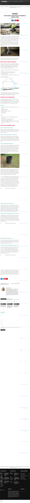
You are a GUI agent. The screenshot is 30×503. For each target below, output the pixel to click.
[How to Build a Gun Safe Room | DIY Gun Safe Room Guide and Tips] (16, 303)
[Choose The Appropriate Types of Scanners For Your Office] (12, 474)
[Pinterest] (24, 491)
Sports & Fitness (21, 1)
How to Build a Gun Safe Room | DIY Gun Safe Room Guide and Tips (16, 306)
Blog (8, 3)
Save (18, 20)
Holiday (11, 1)
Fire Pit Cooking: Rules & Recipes (15, 283)
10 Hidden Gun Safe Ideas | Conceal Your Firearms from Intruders (3, 306)
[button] (28, 1)
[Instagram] (23, 491)
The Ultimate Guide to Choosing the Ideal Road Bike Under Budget (6, 478)
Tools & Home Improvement (6, 12)
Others (5, 3)
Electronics (2, 3)
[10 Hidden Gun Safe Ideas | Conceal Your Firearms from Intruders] (3, 303)
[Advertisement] (15, 10)
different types (14, 100)
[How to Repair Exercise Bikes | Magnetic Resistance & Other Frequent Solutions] (2, 475)
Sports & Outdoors (16, 1)
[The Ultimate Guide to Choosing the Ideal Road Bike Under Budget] (2, 479)
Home (9, 1)
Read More (7, 295)
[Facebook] (21, 491)
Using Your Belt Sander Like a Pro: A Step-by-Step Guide (6, 482)
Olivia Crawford (11, 18)
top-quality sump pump (15, 41)
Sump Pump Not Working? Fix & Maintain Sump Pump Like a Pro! (5, 284)
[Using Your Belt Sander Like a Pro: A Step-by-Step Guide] (2, 484)
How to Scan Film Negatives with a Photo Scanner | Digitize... (16, 482)
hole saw (2, 177)
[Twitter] (26, 491)
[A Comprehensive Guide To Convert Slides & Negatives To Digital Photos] (12, 478)
